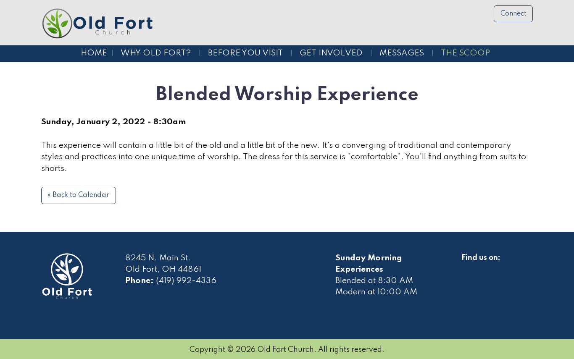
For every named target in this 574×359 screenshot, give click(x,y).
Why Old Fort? (156, 53)
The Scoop (465, 53)
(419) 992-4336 (186, 281)
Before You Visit (245, 53)
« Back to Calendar (78, 195)
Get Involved (331, 53)
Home (94, 53)
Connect (513, 13)
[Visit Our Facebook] (468, 267)
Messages (401, 53)
